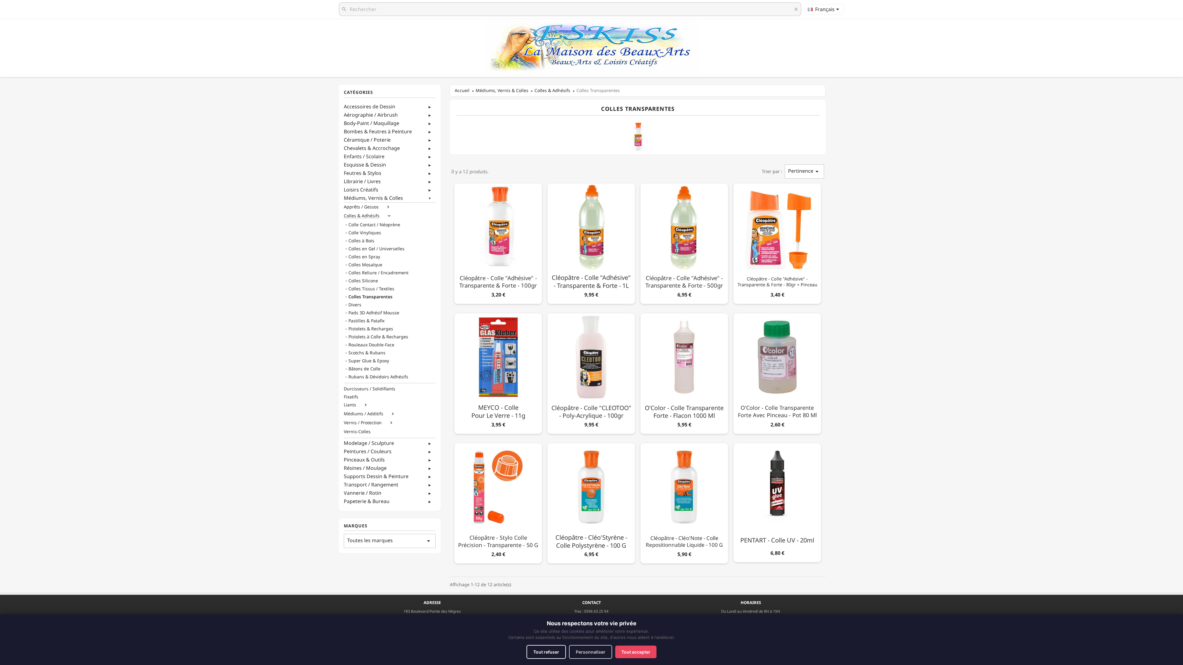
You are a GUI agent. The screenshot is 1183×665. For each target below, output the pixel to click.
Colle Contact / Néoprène (374, 225)
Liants (350, 405)
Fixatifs (351, 397)
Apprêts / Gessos (361, 207)
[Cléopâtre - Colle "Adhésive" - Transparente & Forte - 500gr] (684, 242)
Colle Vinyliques (364, 233)
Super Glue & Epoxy (368, 361)
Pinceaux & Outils (364, 459)
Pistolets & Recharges (370, 329)
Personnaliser (590, 652)
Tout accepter (635, 652)
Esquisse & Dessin (365, 164)
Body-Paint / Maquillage (371, 123)
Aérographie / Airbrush (371, 114)
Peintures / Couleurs (368, 451)
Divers (354, 305)
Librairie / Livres (362, 181)
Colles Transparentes (370, 297)
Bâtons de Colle (364, 369)
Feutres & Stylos (362, 173)
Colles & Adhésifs (362, 216)
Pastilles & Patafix (366, 321)
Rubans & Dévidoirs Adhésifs (378, 377)
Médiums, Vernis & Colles (373, 198)
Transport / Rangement (371, 484)
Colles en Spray (364, 257)
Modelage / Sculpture (369, 443)
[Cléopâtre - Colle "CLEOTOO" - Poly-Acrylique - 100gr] (591, 372)
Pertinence (804, 171)
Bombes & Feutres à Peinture (378, 131)
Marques (356, 526)
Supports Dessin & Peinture (376, 476)
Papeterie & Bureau (366, 501)
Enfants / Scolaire (364, 156)
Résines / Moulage (365, 468)
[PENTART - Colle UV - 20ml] (777, 501)
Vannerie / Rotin (362, 493)
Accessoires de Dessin (369, 106)
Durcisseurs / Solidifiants (369, 389)
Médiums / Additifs (363, 414)
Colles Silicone (363, 281)
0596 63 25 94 (596, 611)
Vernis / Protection (363, 422)
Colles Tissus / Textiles (371, 289)
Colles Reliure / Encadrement (378, 273)
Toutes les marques (389, 541)
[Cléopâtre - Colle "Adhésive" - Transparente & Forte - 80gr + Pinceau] (777, 242)
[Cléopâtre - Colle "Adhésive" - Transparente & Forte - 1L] (591, 242)
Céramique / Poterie (367, 139)
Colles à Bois (361, 241)
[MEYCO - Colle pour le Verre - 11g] (498, 372)
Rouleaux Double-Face (371, 345)
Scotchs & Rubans (366, 353)
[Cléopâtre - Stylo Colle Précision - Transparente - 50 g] (498, 502)
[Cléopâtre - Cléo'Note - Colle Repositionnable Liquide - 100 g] (684, 502)
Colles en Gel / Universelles (376, 249)
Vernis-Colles (357, 431)
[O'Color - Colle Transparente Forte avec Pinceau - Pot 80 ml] (777, 372)
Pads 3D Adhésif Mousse (373, 313)
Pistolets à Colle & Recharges (378, 337)
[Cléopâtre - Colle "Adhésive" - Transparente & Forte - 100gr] (498, 242)
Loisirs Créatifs (361, 189)
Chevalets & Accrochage (372, 148)
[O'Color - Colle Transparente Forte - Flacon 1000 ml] (684, 372)
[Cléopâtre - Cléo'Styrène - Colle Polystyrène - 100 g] (591, 502)
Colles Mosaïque (365, 265)
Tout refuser (546, 652)
